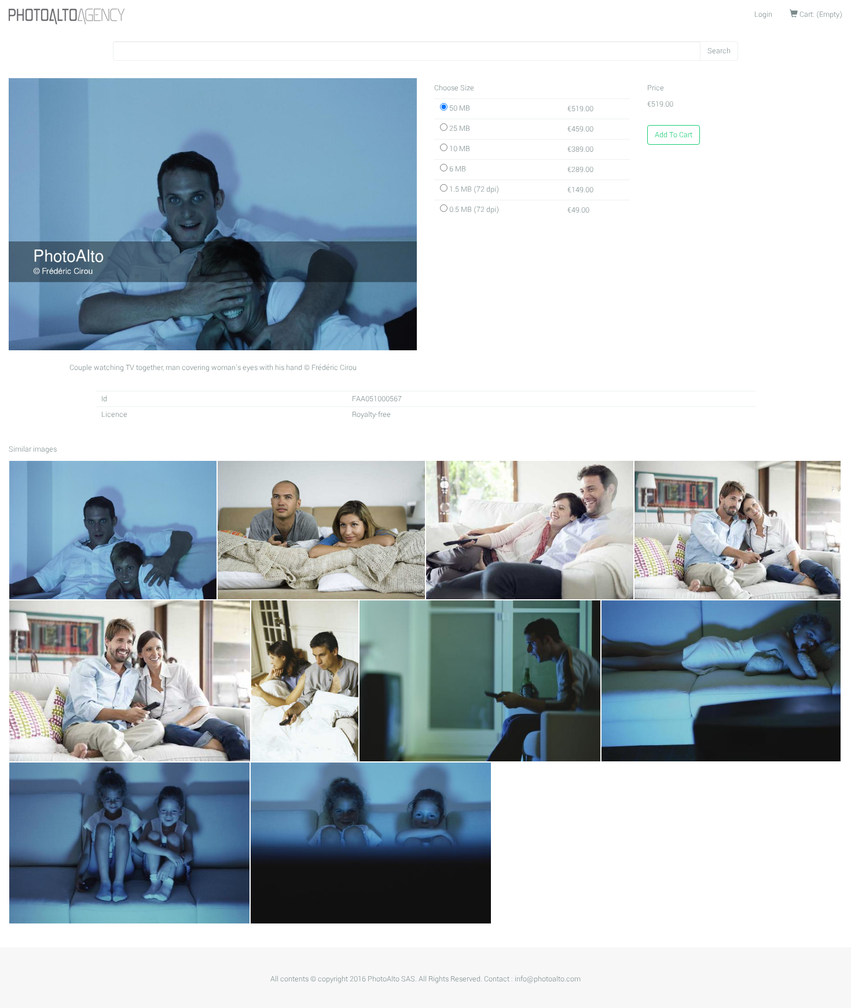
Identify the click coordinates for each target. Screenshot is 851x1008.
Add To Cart (673, 135)
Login (763, 14)
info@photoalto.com (548, 979)
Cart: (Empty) (820, 14)
